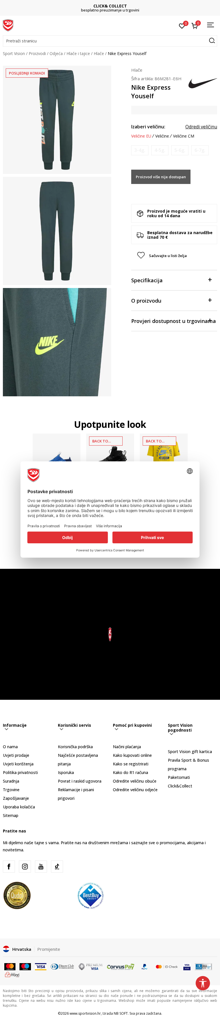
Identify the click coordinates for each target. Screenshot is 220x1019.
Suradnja (11, 781)
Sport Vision (14, 53)
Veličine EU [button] (141, 136)
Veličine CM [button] (183, 136)
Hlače (99, 53)
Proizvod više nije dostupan (161, 176)
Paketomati (179, 777)
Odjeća (56, 53)
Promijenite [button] (48, 949)
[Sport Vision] (8, 25)
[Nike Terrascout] (110, 457)
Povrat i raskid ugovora (79, 781)
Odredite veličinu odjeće (135, 789)
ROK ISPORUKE (110, 6)
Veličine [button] (162, 136)
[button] (110, 41)
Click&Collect (180, 786)
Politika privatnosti (20, 772)
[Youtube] (41, 866)
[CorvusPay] (120, 966)
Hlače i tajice (78, 53)
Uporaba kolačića (19, 807)
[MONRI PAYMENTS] (12, 974)
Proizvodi (37, 53)
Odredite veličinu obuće (134, 781)
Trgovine (11, 789)
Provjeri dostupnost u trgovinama (173, 321)
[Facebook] (9, 866)
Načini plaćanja (127, 746)
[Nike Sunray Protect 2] (56, 457)
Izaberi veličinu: (148, 126)
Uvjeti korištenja (18, 764)
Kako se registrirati (130, 764)
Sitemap (10, 815)
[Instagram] (25, 866)
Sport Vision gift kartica (190, 751)
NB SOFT (121, 1013)
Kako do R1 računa (130, 772)
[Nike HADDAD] (164, 457)
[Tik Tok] (57, 866)
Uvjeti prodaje (16, 755)
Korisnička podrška (75, 746)
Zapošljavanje (16, 798)
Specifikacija (147, 280)
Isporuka (66, 772)
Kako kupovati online (132, 755)
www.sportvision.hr (85, 1013)
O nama (10, 746)
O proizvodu (146, 300)
